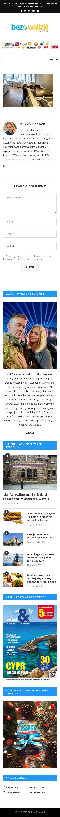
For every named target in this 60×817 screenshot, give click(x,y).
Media (23, 3)
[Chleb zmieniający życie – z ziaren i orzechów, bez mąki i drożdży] (13, 518)
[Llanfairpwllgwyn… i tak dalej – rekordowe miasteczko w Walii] (30, 472)
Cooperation (50, 3)
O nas (5, 3)
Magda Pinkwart (33, 123)
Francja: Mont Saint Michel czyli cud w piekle (41, 536)
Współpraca (34, 3)
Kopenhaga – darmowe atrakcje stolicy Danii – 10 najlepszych (40, 557)
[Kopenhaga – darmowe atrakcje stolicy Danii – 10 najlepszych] (13, 559)
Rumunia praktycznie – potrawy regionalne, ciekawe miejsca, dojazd (41, 578)
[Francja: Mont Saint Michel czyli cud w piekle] (13, 539)
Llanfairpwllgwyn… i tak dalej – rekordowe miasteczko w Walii (26, 496)
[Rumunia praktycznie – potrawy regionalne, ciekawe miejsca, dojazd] (13, 580)
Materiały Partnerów (30, 6)
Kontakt (14, 3)
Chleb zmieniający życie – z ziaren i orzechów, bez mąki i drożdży (41, 517)
